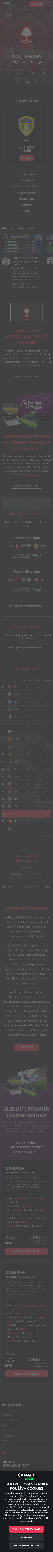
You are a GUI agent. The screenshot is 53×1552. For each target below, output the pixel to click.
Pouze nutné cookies (26, 1545)
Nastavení (26, 1537)
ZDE (30, 1521)
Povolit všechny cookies (26, 1529)
